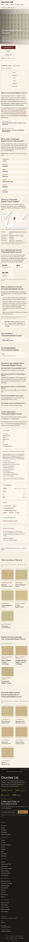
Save (8, 51)
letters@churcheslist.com (6, 931)
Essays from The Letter (6, 883)
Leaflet (11, 228)
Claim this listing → (8, 538)
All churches (4, 825)
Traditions (11, 4)
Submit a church (5, 902)
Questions (14, 86)
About (22, 4)
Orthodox (3, 842)
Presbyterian (4, 853)
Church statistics (5, 871)
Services (14, 75)
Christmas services (5, 873)
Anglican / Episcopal (5, 844)
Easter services (4, 875)
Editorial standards (5, 909)
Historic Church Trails (6, 864)
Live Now (3, 862)
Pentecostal (3, 856)
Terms (7, 938)
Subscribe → (23, 812)
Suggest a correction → (13, 540)
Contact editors (4, 911)
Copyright (11, 938)
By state (3, 827)
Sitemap (3, 896)
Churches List (3, 7)
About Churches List (5, 881)
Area (14, 80)
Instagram (5, 512)
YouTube (17, 512)
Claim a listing (4, 905)
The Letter (17, 4)
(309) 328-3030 (7, 505)
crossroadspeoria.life (9, 508)
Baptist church (6, 439)
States (7, 4)
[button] (14, 218)
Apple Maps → (12, 240)
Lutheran (3, 847)
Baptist (2, 851)
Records (14, 83)
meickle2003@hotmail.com (10, 510)
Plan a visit (8, 47)
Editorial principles (5, 885)
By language (4, 832)
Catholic (3, 840)
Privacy (15, 938)
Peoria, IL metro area (21, 112)
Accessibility (21, 938)
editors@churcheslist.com (19, 423)
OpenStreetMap (16, 228)
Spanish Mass (4, 866)
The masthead (4, 888)
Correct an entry (5, 907)
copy (8, 41)
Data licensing (4, 894)
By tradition (3, 830)
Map (14, 78)
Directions (8, 55)
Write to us (3, 890)
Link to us (3, 892)
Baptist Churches (11, 7)
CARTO (25, 228)
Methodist (3, 849)
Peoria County (7, 112)
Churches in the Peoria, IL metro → (10, 520)
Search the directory (5, 834)
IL (3, 442)
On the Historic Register (6, 868)
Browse (2, 4)
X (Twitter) (11, 512)
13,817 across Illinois (16, 110)
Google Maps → (19, 240)
